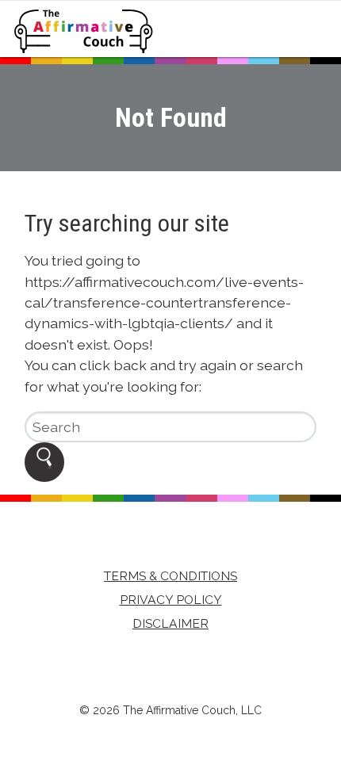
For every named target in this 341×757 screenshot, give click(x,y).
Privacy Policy (171, 599)
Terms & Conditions (170, 575)
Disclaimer (170, 623)
